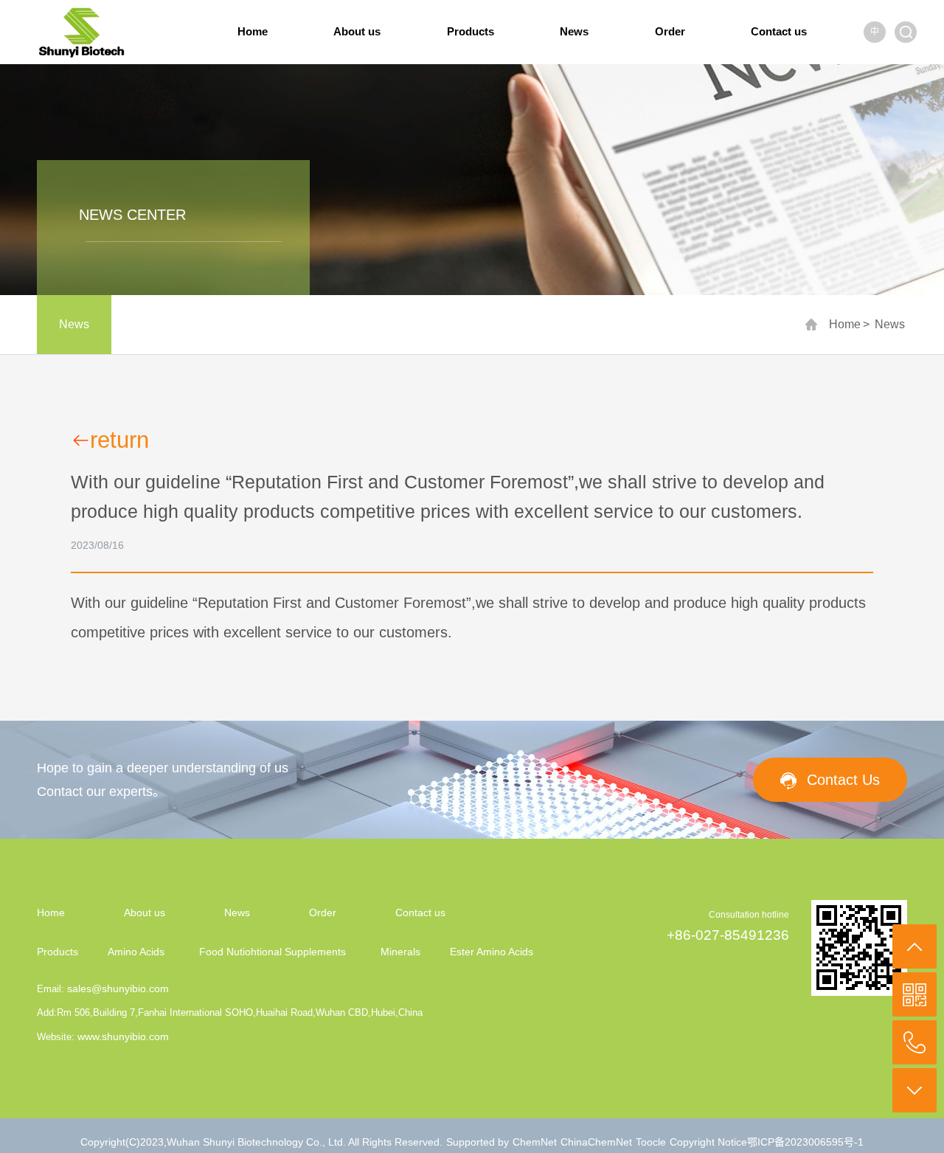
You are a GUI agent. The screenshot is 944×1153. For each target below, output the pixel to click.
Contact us (779, 31)
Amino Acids (136, 952)
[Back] (914, 946)
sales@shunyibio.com (118, 988)
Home (252, 31)
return (119, 440)
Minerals (400, 952)
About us (357, 31)
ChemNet (535, 1142)
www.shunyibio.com (123, 1036)
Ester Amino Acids (491, 952)
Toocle (651, 1142)
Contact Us (843, 780)
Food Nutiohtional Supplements (272, 952)
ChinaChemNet (596, 1142)
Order (670, 31)
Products (470, 31)
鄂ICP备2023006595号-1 (805, 1142)
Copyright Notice (708, 1142)
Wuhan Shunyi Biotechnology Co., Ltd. (257, 1142)
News (574, 31)
